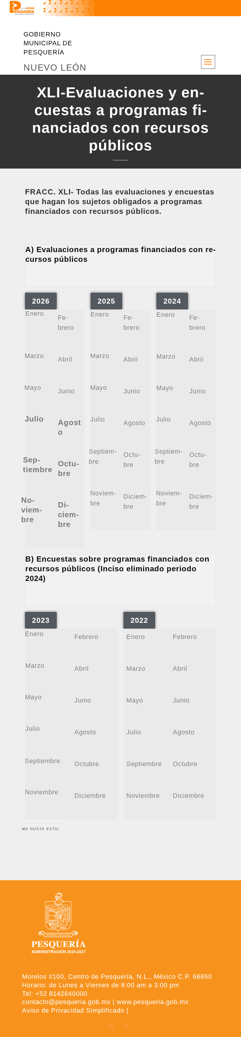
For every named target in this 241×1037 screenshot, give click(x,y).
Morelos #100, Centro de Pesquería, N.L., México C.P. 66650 (117, 976)
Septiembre (42, 761)
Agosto (134, 423)
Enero (34, 313)
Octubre (86, 764)
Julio (97, 419)
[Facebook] (112, 1028)
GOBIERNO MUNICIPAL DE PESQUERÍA (48, 43)
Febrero (86, 636)
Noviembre (41, 792)
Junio (66, 391)
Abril (65, 359)
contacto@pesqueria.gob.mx (66, 1002)
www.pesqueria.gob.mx (153, 1002)
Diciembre (90, 795)
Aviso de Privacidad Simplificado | (75, 1010)
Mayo (32, 387)
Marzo (34, 355)
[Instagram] (128, 1028)
